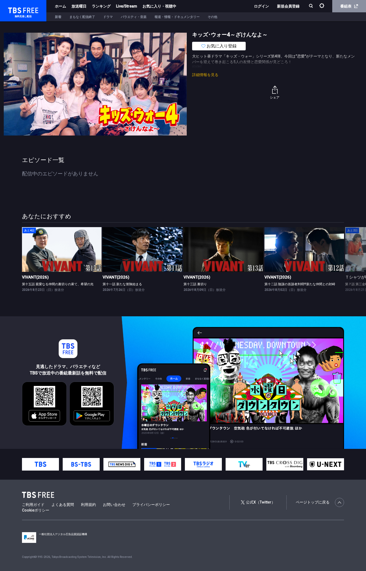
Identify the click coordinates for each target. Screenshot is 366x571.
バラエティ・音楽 (134, 17)
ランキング (101, 6)
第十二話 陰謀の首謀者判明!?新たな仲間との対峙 (299, 284)
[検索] (311, 6)
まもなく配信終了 (82, 17)
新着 (58, 17)
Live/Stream (126, 6)
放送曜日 (79, 6)
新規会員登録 (288, 6)
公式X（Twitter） (260, 502)
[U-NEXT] (325, 464)
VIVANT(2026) (35, 277)
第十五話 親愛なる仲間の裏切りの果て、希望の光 (58, 284)
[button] (344, 262)
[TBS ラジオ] (203, 464)
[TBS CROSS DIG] (284, 464)
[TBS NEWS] (121, 464)
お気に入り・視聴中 (159, 6)
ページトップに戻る (313, 502)
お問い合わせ (114, 504)
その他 (212, 17)
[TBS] (40, 464)
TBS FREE (14, 9)
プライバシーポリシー (151, 504)
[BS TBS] (81, 464)
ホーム (60, 6)
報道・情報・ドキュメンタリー (177, 17)
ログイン (261, 6)
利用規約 (88, 504)
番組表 (346, 6)
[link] (62, 249)
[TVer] (244, 464)
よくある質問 (62, 504)
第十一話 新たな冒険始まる (122, 284)
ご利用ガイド (33, 504)
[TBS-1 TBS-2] (162, 464)
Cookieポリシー (35, 510)
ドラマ (108, 17)
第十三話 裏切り (195, 284)
